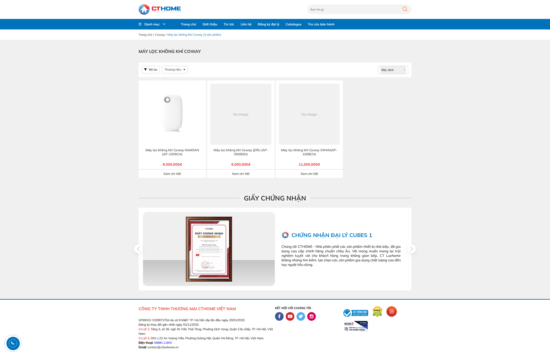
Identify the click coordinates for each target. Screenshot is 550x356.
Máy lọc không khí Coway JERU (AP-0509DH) (241, 152)
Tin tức (229, 24)
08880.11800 (163, 343)
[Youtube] (290, 316)
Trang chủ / (146, 35)
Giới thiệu (210, 24)
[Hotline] (12, 343)
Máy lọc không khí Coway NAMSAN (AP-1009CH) (172, 152)
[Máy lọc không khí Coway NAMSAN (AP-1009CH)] (172, 114)
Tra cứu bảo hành (321, 24)
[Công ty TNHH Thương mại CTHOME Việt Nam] (160, 9)
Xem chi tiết (172, 174)
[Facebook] (279, 316)
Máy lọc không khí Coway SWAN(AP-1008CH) (309, 152)
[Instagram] (311, 316)
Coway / (160, 35)
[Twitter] (300, 316)
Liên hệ (246, 24)
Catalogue (293, 24)
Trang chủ (188, 24)
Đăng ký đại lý (268, 24)
